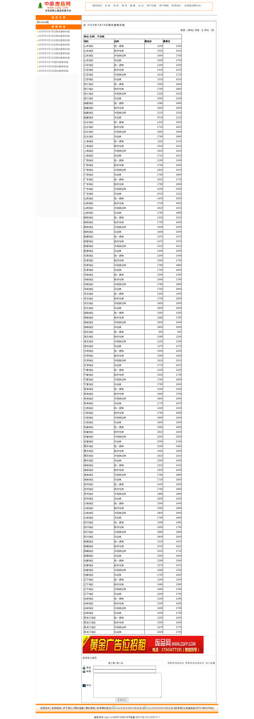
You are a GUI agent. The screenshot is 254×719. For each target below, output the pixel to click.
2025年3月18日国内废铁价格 (54, 36)
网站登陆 (90, 708)
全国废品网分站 (192, 5)
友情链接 (56, 708)
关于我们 (67, 708)
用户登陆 (164, 5)
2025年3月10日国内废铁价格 (54, 57)
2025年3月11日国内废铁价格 (54, 53)
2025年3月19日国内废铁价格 (54, 31)
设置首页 (45, 708)
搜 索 (132, 5)
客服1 (140, 708)
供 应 (116, 5)
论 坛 (141, 5)
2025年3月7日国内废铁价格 (53, 62)
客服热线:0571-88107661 (199, 708)
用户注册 (151, 5)
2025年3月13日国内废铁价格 (54, 44)
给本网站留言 (104, 708)
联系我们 (176, 5)
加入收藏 (210, 663)
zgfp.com (109, 717)
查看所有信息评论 (194, 663)
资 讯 (124, 5)
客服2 (171, 708)
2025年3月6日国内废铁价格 (53, 66)
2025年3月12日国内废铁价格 (54, 49)
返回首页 (97, 5)
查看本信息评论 (175, 663)
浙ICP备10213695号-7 (148, 717)
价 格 (107, 5)
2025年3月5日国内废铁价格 (53, 70)
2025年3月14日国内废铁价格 (54, 40)
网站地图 (79, 708)
